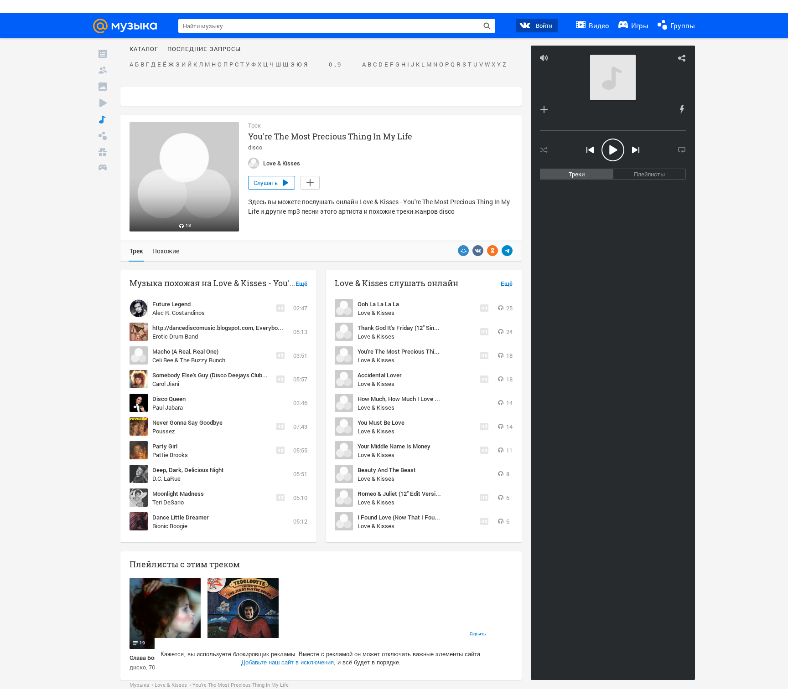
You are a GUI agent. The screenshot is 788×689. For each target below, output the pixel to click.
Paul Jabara (167, 407)
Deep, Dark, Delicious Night (188, 470)
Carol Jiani (165, 384)
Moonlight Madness (178, 493)
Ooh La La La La (378, 304)
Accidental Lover (380, 375)
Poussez (163, 431)
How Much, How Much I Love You (401, 399)
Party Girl (164, 446)
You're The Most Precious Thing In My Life (413, 351)
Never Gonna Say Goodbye (187, 422)
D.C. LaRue (166, 478)
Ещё (301, 284)
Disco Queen (169, 399)
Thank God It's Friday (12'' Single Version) (411, 328)
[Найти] (487, 26)
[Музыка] (102, 119)
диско (138, 667)
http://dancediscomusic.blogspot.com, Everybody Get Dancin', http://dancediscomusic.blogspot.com (285, 328)
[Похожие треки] (682, 109)
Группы (682, 25)
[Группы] (102, 136)
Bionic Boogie (169, 526)
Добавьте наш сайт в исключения (287, 662)
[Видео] (102, 103)
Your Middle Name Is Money (394, 446)
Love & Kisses (376, 313)
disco (255, 147)
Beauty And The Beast (387, 470)
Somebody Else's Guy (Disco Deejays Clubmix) (213, 375)
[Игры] (102, 168)
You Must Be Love (381, 422)
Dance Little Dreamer (180, 517)
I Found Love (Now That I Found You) (406, 517)
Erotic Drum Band (175, 336)
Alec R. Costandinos (178, 313)
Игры (638, 25)
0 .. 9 (335, 64)
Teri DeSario (168, 502)
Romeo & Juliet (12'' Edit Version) (401, 493)
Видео (598, 25)
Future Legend (171, 304)
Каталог (144, 49)
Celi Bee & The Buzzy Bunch (188, 360)
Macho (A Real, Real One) (185, 351)
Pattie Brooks (170, 455)
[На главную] (129, 26)
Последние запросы (204, 49)
